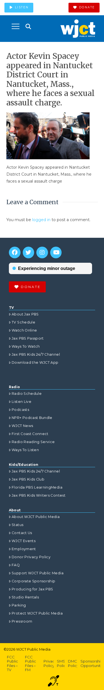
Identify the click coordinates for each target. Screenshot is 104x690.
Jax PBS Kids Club (28, 479)
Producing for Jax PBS (32, 589)
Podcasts (20, 410)
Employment (24, 549)
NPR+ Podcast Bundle (32, 418)
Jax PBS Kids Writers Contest (38, 495)
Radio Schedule (27, 393)
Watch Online (24, 330)
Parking (19, 605)
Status (17, 525)
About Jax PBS (25, 314)
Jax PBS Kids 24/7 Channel (36, 354)
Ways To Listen (25, 450)
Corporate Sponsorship (33, 581)
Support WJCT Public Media (38, 573)
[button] (15, 26)
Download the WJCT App (35, 362)
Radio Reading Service (33, 442)
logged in (41, 219)
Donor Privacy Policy (31, 557)
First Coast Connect (30, 434)
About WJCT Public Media (36, 517)
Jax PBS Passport (28, 338)
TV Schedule (23, 322)
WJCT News (22, 426)
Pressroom (22, 621)
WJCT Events (23, 541)
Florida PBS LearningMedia (37, 487)
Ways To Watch (26, 346)
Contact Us (22, 533)
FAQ (16, 565)
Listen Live (21, 402)
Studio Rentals (25, 597)
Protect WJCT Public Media (37, 613)
